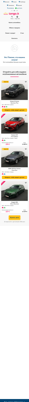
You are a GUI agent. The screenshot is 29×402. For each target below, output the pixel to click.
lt (11, 10)
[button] (12, 17)
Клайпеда (22, 1)
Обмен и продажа (14, 27)
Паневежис (11, 5)
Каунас (15, 1)
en (17, 10)
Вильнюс (7, 1)
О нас (22, 33)
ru (14, 10)
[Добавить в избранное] (26, 82)
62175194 (19, 8)
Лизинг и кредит (10, 33)
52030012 (11, 8)
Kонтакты (14, 38)
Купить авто (14, 217)
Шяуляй (20, 5)
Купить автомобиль (14, 22)
